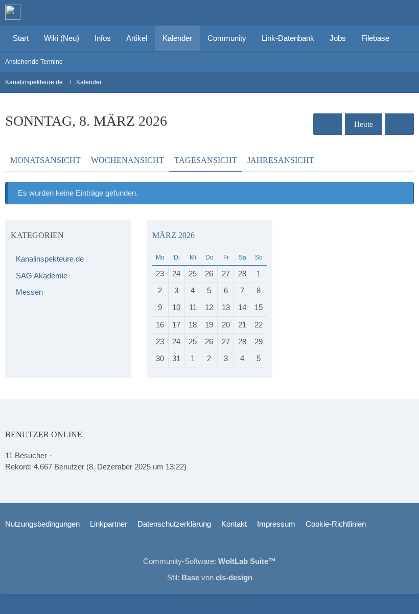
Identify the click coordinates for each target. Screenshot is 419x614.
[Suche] (354, 13)
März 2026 (173, 235)
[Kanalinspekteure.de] (12, 12)
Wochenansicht (127, 160)
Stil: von (209, 577)
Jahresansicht (280, 160)
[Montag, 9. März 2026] (399, 124)
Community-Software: (209, 561)
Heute (363, 124)
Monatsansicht (45, 160)
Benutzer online (43, 434)
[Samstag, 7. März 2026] (327, 124)
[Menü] (405, 13)
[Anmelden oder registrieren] (380, 13)
